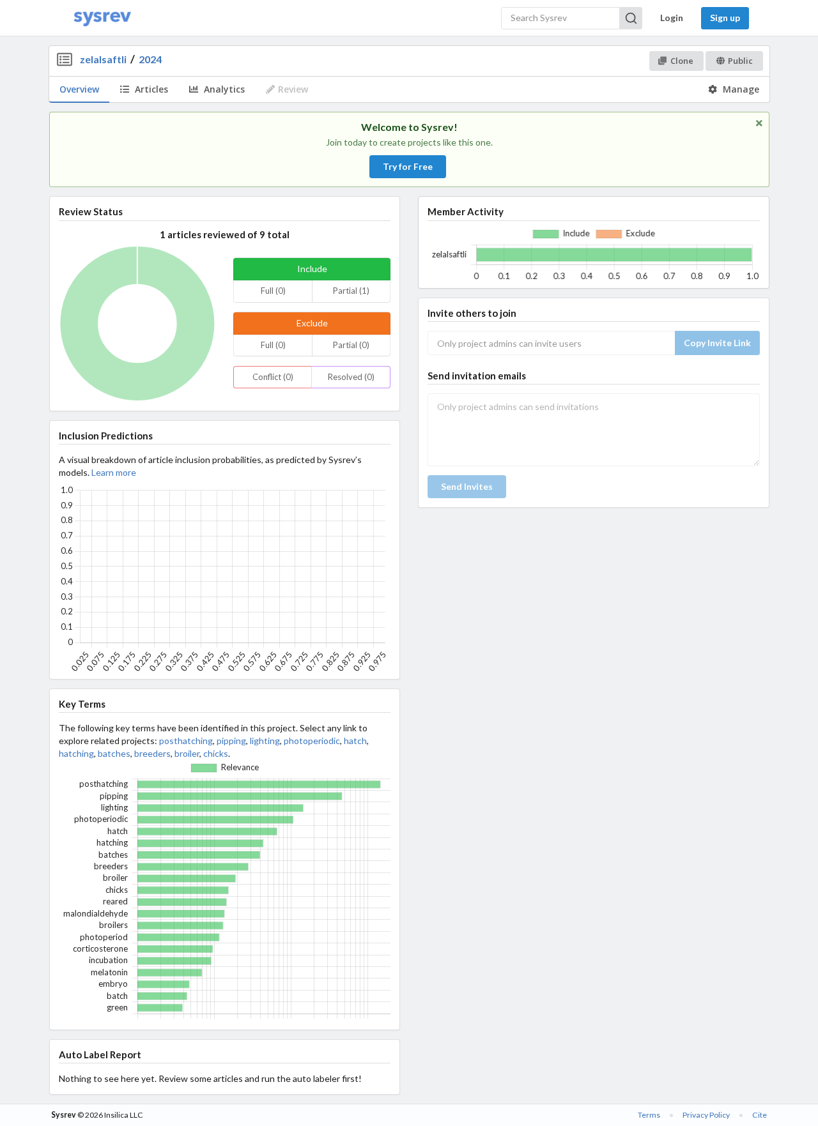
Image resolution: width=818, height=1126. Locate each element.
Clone (681, 60)
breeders (152, 753)
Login (671, 17)
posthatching (186, 740)
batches (114, 753)
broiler (186, 753)
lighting (265, 740)
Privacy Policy (706, 1115)
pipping (231, 740)
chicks (215, 753)
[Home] (102, 18)
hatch (355, 740)
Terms (649, 1115)
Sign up (725, 17)
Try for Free (408, 166)
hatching (76, 753)
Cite (759, 1115)
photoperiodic (312, 740)
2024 (150, 59)
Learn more (113, 472)
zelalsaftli (103, 59)
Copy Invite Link (717, 342)
